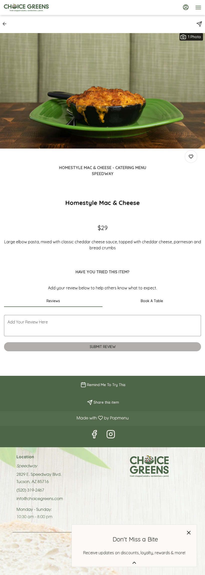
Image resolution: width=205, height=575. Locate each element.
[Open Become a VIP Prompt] (134, 563)
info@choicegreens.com (39, 499)
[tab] (53, 301)
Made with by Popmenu (66, 419)
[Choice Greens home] (26, 7)
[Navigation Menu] (198, 7)
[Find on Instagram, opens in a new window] (110, 436)
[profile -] (186, 7)
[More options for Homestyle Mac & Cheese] (191, 157)
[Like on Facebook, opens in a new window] (94, 436)
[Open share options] (199, 24)
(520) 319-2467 (30, 491)
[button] (6, 24)
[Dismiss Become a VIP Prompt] (189, 533)
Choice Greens (149, 466)
